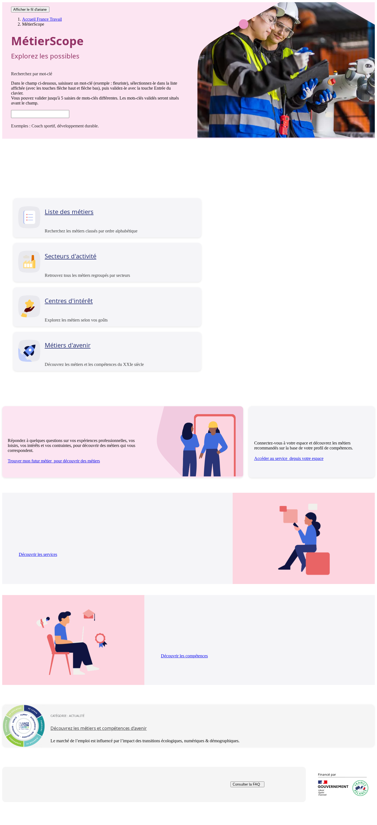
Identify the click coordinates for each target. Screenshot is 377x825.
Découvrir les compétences (184, 655)
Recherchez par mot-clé (31, 73)
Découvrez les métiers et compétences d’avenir (99, 728)
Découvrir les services (38, 554)
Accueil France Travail (42, 19)
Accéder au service (288, 458)
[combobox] (40, 114)
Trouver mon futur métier (54, 461)
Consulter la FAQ (246, 785)
